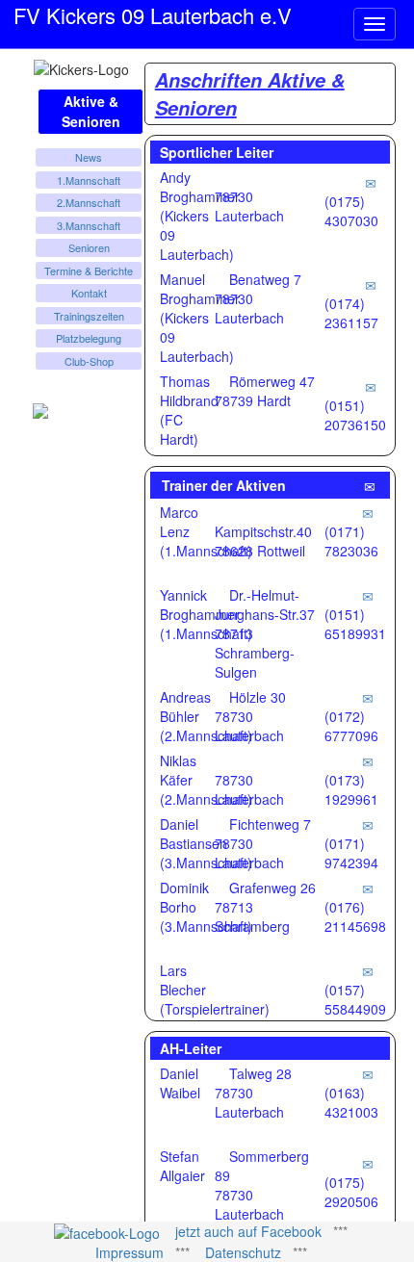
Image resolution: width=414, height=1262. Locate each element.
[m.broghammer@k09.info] (370, 284)
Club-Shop (89, 361)
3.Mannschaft (88, 225)
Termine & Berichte (88, 270)
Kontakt (89, 292)
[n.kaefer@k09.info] (368, 760)
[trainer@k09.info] (369, 485)
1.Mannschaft (88, 180)
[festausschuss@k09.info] (368, 824)
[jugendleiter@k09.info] (368, 697)
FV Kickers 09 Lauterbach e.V (152, 12)
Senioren (89, 247)
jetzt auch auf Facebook (248, 1231)
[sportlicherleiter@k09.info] (370, 182)
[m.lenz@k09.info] (368, 512)
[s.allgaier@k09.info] (368, 1162)
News (88, 157)
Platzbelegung (88, 338)
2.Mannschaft (88, 202)
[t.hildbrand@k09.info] (370, 386)
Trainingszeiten (89, 315)
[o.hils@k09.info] (368, 887)
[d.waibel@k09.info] (368, 1073)
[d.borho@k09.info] (368, 970)
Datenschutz (243, 1252)
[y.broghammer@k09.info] (368, 595)
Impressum (129, 1252)
